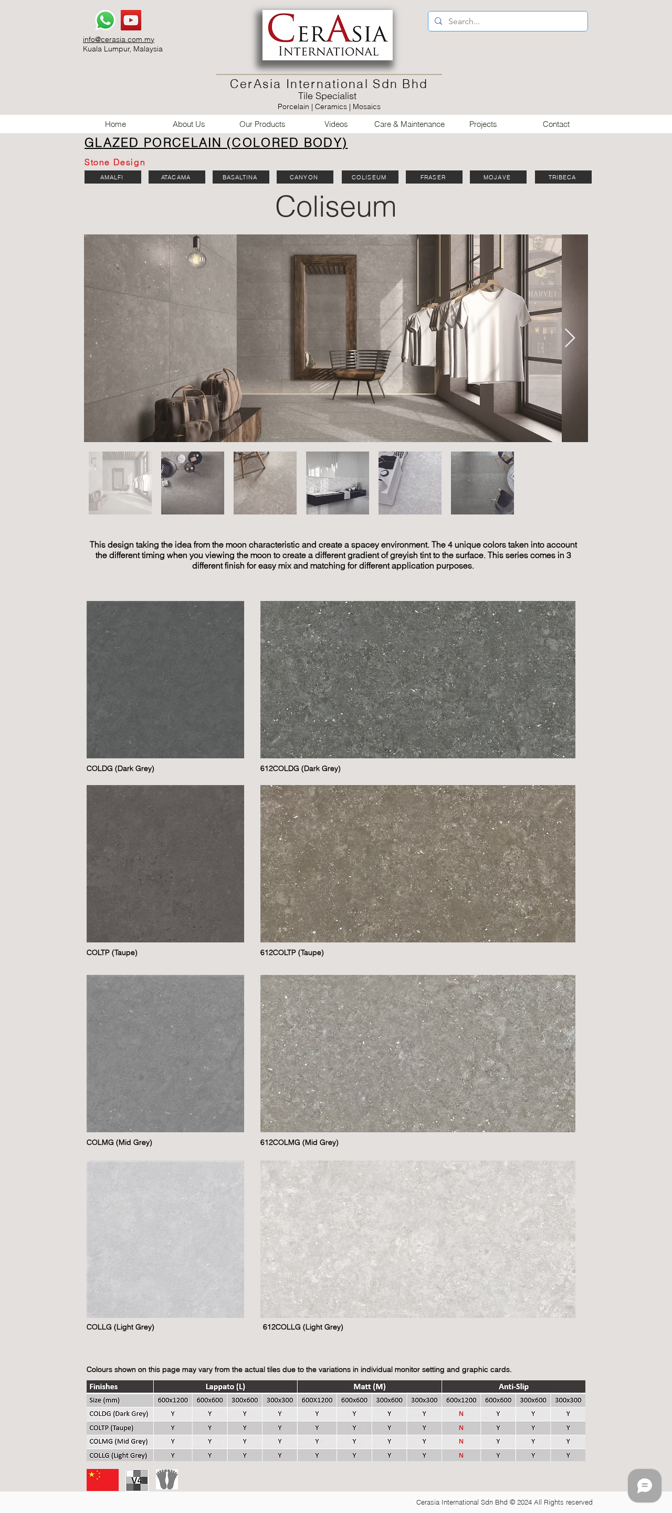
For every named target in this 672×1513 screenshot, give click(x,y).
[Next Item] (570, 338)
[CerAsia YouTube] (131, 20)
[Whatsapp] (105, 20)
